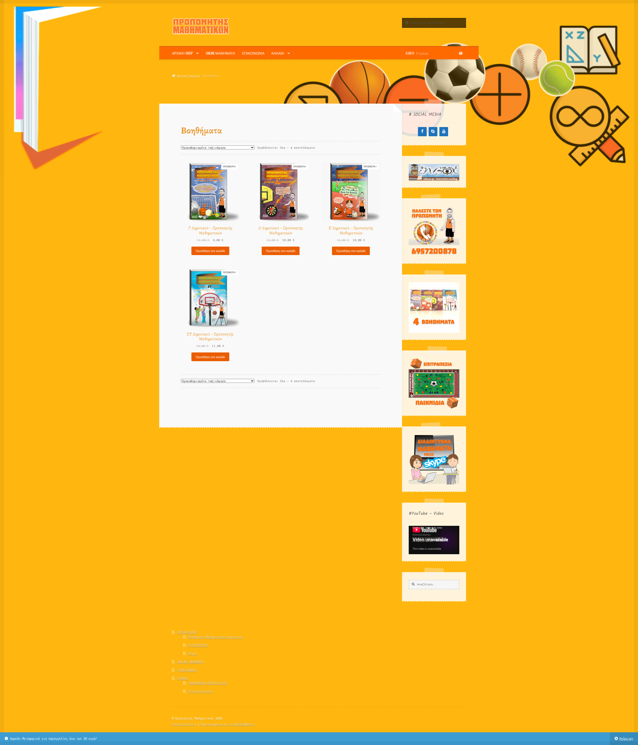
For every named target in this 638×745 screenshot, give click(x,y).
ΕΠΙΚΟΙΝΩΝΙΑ (253, 53)
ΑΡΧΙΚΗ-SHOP (182, 53)
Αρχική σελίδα (188, 75)
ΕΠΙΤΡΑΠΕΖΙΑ (198, 645)
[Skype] (433, 131)
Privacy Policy (201, 691)
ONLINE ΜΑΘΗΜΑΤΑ (220, 53)
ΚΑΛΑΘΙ (277, 53)
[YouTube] (443, 131)
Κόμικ (193, 653)
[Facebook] (422, 131)
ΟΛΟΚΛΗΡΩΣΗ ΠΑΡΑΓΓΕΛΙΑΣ (208, 683)
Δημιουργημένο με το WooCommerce (227, 724)
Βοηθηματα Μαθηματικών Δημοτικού (216, 637)
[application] (434, 540)
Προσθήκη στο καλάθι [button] (210, 251)
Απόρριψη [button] (626, 738)
